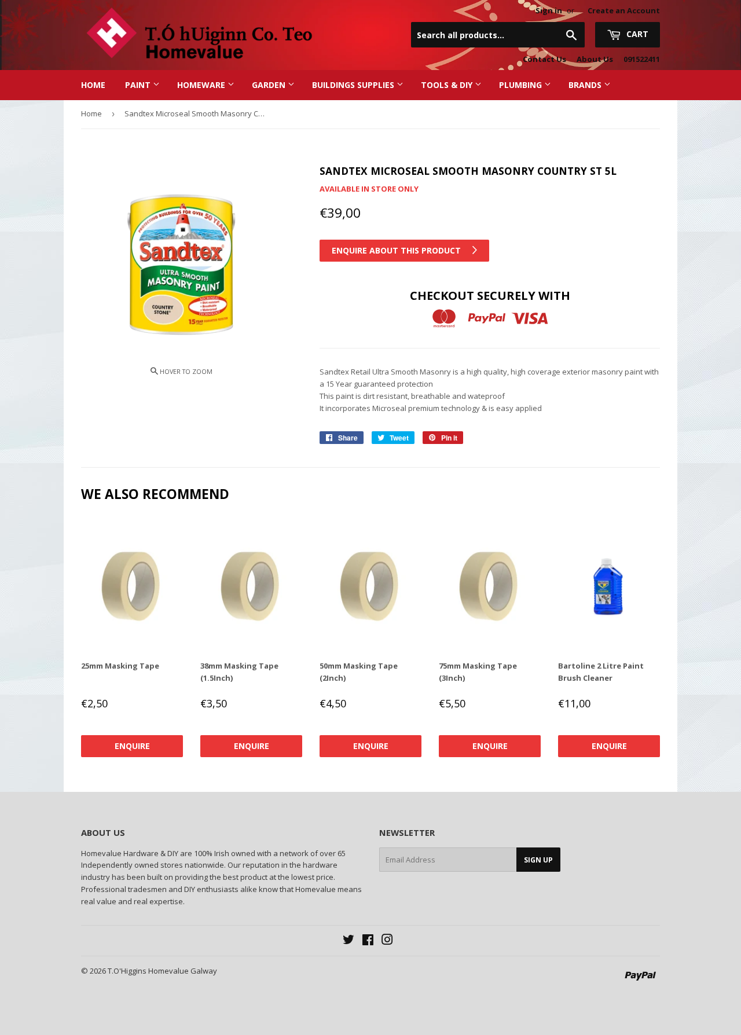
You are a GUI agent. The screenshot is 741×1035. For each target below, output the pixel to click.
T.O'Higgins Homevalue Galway (162, 971)
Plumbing (521, 84)
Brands (586, 84)
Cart (636, 33)
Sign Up (538, 860)
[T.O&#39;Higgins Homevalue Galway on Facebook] (368, 941)
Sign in (548, 10)
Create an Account (624, 10)
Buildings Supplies (354, 84)
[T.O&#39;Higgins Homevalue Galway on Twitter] (348, 941)
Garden (270, 84)
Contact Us (544, 59)
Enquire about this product (397, 250)
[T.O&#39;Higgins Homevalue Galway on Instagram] (387, 941)
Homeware (202, 84)
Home (93, 84)
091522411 (641, 59)
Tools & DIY (448, 84)
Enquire (132, 745)
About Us (595, 59)
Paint (139, 84)
